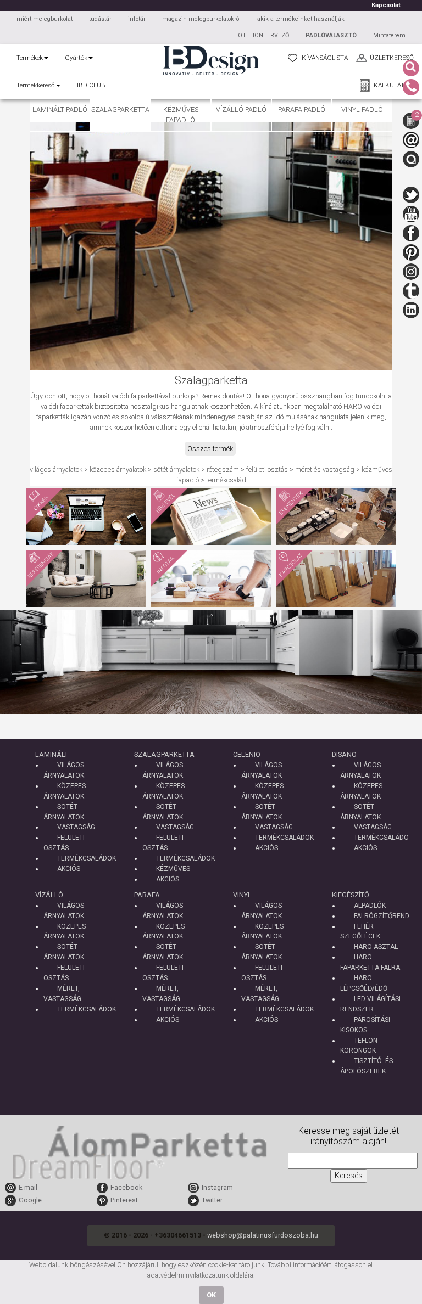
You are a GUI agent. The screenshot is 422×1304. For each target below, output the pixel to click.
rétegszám (223, 469)
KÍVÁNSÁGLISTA (325, 57)
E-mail (28, 1187)
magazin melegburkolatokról (201, 19)
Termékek (29, 57)
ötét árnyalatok (178, 469)
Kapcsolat (386, 5)
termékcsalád (226, 480)
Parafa (147, 895)
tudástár (100, 19)
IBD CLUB (91, 85)
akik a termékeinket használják (301, 19)
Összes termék (210, 449)
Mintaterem (389, 35)
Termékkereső (35, 85)
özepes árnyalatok (119, 469)
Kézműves (173, 869)
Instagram (217, 1187)
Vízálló (49, 895)
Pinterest (124, 1200)
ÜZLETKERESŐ (392, 57)
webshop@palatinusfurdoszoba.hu (262, 1235)
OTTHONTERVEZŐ (263, 35)
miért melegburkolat (44, 19)
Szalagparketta (164, 754)
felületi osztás (267, 469)
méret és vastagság (324, 469)
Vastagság (76, 827)
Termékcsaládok (86, 858)
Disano (344, 754)
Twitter (212, 1200)
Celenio (246, 754)
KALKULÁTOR (394, 85)
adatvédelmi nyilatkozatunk (188, 1275)
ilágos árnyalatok (57, 469)
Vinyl (242, 895)
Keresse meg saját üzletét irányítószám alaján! (348, 1136)
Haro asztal (376, 947)
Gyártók (76, 57)
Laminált (51, 754)
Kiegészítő (350, 895)
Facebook (126, 1187)
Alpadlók (370, 905)
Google (30, 1200)
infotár (137, 19)
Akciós (68, 869)
